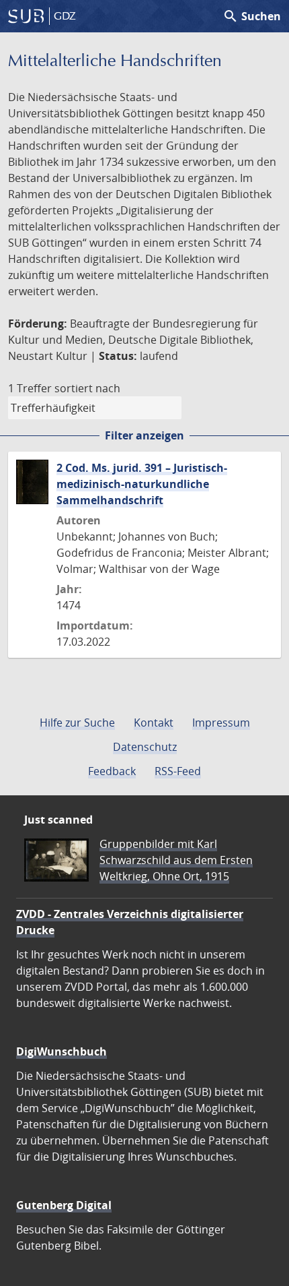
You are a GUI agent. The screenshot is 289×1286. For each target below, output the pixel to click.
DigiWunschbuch (61, 1051)
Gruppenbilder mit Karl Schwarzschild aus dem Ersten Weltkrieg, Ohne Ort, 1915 (176, 860)
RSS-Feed (178, 771)
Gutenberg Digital (64, 1205)
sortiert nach (87, 388)
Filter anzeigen (144, 435)
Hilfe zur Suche (77, 722)
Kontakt (153, 722)
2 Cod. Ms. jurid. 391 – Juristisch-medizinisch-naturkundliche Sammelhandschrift (141, 484)
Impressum (221, 722)
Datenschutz (145, 746)
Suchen (251, 16)
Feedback (112, 771)
